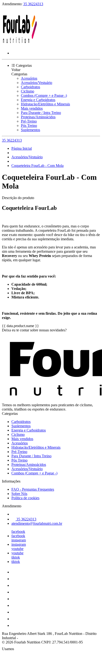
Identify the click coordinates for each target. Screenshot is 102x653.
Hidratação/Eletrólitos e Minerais (45, 104)
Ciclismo (27, 91)
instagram (18, 540)
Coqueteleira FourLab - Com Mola (37, 166)
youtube (17, 549)
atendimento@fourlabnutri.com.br (36, 523)
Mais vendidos (32, 108)
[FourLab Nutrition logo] (19, 45)
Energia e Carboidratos (38, 100)
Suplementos (30, 130)
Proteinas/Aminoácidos (38, 117)
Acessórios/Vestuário (36, 83)
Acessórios (29, 78)
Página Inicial (21, 148)
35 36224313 (33, 4)
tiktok (15, 557)
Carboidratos (30, 87)
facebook (18, 532)
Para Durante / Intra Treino (41, 113)
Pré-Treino (29, 121)
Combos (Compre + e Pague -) (44, 95)
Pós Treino (29, 125)
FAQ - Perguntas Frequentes (32, 489)
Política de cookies (25, 498)
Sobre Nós (19, 494)
